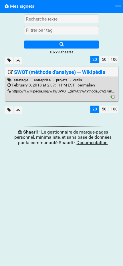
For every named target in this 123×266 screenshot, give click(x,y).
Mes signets (21, 6)
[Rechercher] (61, 45)
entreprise (42, 80)
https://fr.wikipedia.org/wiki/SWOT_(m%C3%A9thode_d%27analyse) (66, 91)
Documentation (92, 142)
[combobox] (61, 30)
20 (94, 59)
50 (104, 59)
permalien (53, 85)
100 (114, 59)
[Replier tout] (18, 61)
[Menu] (118, 7)
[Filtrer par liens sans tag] (9, 61)
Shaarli (30, 132)
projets (62, 80)
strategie (21, 80)
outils (77, 80)
